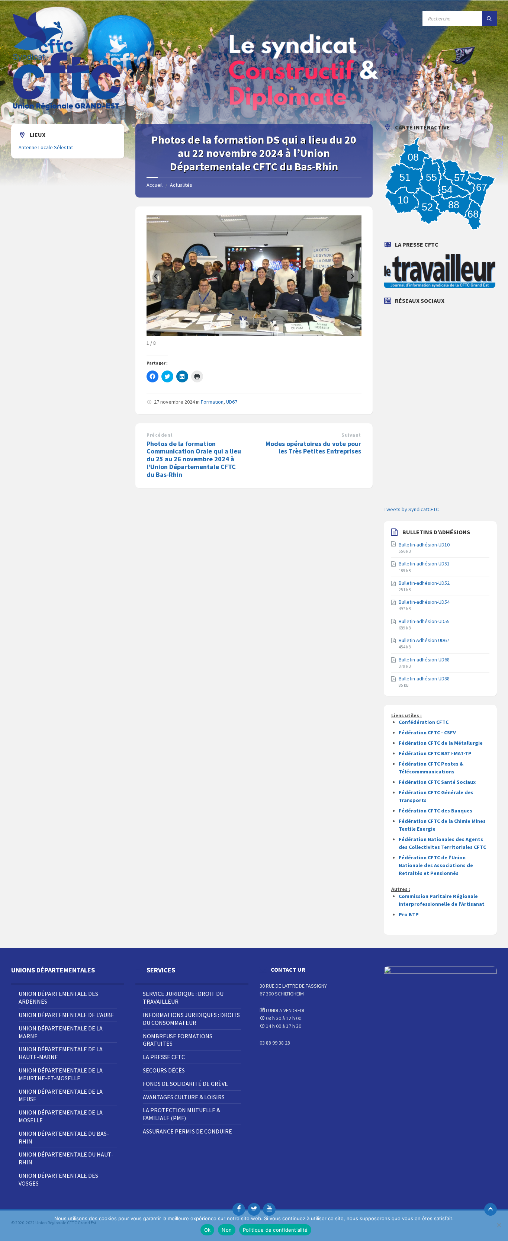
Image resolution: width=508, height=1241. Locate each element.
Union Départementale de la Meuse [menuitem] (61, 1095)
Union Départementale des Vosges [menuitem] (58, 1179)
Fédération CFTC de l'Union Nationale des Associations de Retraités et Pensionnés (436, 865)
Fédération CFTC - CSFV (427, 732)
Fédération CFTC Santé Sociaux (437, 782)
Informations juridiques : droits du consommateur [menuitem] (191, 1018)
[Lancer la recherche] (489, 18)
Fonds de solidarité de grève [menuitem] (185, 1083)
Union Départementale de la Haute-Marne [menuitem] (61, 1053)
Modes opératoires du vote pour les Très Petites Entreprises (313, 447)
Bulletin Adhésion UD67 (424, 640)
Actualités (181, 185)
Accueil (155, 185)
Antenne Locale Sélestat (46, 147)
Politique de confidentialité (275, 1230)
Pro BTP (409, 914)
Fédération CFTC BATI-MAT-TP (435, 753)
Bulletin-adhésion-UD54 (424, 602)
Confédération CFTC (423, 722)
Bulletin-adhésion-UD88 (424, 678)
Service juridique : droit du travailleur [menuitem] (183, 997)
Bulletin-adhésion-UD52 (424, 583)
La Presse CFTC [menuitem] (164, 1057)
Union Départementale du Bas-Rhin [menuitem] (64, 1137)
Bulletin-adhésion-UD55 (424, 621)
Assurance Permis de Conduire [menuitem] (187, 1131)
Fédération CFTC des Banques (435, 810)
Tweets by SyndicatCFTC (411, 509)
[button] (155, 276)
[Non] (498, 1225)
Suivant (351, 435)
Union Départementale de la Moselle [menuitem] (61, 1116)
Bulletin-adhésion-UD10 (424, 544)
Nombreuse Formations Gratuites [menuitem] (177, 1040)
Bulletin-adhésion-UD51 (424, 563)
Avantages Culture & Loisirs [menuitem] (184, 1097)
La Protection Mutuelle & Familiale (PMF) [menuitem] (181, 1114)
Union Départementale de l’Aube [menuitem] (66, 1015)
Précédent (160, 435)
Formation (212, 401)
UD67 (231, 401)
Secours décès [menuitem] (164, 1070)
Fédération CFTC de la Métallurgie (441, 743)
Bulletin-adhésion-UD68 (424, 659)
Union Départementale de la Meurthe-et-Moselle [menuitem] (61, 1074)
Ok (207, 1230)
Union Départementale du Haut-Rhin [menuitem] (66, 1158)
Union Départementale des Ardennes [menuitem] (58, 997)
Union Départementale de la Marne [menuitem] (61, 1032)
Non (227, 1230)
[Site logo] (67, 109)
